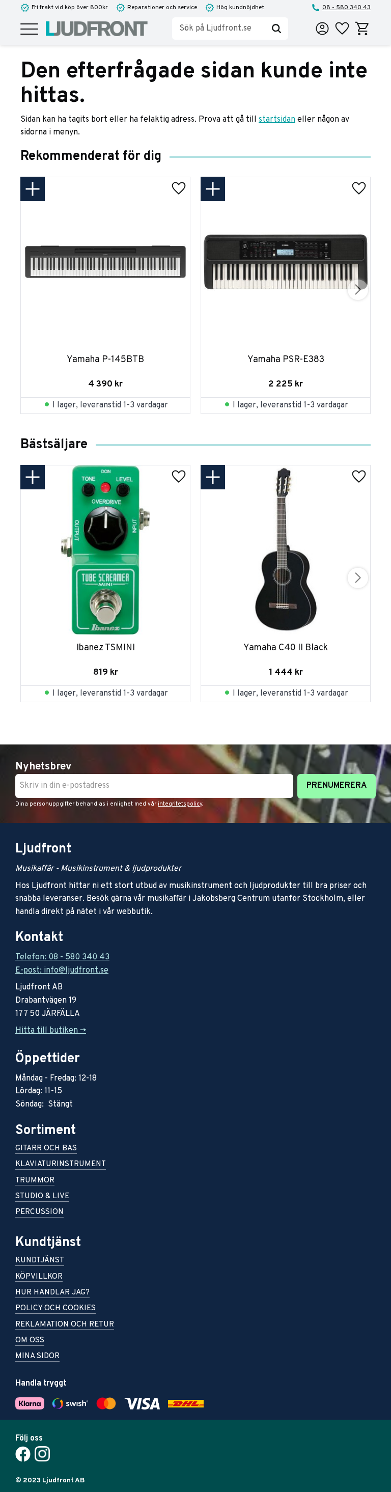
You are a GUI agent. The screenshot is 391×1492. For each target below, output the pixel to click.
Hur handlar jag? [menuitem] (52, 1293)
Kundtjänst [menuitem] (39, 1261)
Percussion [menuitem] (39, 1212)
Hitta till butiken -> (50, 1031)
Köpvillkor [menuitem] (39, 1277)
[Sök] (276, 28)
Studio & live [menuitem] (42, 1197)
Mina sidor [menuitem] (37, 1356)
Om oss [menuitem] (29, 1341)
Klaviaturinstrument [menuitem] (60, 1165)
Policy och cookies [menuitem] (55, 1309)
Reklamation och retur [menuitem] (64, 1325)
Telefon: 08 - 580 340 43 (62, 957)
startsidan (277, 120)
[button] (29, 30)
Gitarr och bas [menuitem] (46, 1149)
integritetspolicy (180, 804)
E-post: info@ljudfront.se (61, 970)
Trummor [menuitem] (34, 1181)
